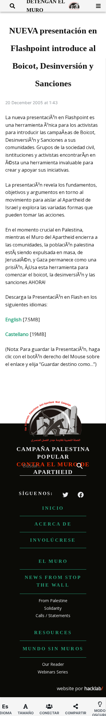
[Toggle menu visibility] (96, 6)
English (13, 319)
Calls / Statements (53, 615)
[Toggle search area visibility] (10, 6)
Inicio (53, 508)
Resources (53, 632)
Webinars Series (53, 672)
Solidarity (53, 608)
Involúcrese (53, 540)
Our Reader (53, 664)
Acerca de (53, 523)
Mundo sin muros (53, 648)
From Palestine (53, 600)
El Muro (53, 561)
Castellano (17, 334)
